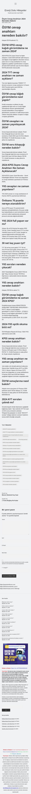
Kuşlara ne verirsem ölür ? (8, 618)
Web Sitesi (4, 552)
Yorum (3, 519)
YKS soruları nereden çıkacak (9, 484)
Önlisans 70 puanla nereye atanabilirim (12, 445)
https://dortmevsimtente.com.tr (8, 586)
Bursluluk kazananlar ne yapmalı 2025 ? (11, 634)
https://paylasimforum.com (7, 584)
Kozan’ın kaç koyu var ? (7, 626)
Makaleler (8, 425)
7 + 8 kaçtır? (5, 567)
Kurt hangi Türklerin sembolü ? (9, 622)
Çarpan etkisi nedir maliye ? (8, 610)
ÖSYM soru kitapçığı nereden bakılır (11, 469)
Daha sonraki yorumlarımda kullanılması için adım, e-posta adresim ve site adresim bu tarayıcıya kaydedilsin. (15, 563)
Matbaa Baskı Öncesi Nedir (8, 718)
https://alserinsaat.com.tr (7, 588)
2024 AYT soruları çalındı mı (9, 429)
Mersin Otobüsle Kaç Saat (10, 495)
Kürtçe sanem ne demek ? (8, 606)
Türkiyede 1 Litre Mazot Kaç (8, 723)
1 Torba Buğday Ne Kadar (10, 500)
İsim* (3, 538)
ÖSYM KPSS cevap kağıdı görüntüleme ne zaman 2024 (14, 462)
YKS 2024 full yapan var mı (9, 472)
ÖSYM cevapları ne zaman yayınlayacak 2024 (13, 459)
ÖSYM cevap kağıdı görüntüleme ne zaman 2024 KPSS (14, 455)
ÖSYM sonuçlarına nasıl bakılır (10, 466)
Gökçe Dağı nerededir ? (7, 614)
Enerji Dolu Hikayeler (15, 10)
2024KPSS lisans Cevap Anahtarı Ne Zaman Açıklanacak (13, 435)
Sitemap (16, 588)
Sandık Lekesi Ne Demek (7, 728)
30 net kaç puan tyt (23, 439)
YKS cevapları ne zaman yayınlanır (11, 481)
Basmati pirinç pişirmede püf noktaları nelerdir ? (12, 638)
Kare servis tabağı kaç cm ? (8, 630)
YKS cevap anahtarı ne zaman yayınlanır (12, 475)
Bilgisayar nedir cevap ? (7, 602)
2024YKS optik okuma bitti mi (9, 439)
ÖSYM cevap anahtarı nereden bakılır (11, 448)
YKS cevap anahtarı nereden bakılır (11, 478)
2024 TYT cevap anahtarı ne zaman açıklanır (13, 432)
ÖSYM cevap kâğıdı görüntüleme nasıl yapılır (13, 451)
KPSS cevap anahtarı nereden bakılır (11, 442)
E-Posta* (4, 545)
